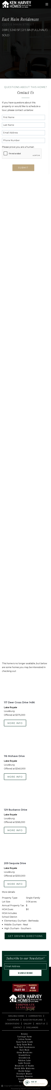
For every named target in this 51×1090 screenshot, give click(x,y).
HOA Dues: (7, 909)
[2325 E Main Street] (25, 192)
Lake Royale (24, 1063)
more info (15, 723)
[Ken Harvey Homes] (16, 4)
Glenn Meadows (24, 1052)
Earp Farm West (24, 1044)
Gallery (28, 1023)
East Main (24, 1050)
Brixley (24, 1034)
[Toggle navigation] (47, 4)
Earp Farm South (24, 1042)
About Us (40, 1023)
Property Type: (10, 898)
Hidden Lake (24, 1060)
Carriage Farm (24, 1036)
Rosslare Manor (24, 1073)
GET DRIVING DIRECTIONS (25, 936)
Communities (35, 1016)
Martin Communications (30, 1089)
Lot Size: (6, 901)
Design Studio (12, 1023)
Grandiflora (24, 1055)
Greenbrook (24, 1057)
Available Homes (16, 1016)
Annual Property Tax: (13, 905)
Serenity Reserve (24, 1076)
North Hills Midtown (25, 1068)
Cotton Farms (24, 1039)
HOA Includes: (9, 913)
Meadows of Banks (24, 1065)
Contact (17, 1027)
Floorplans (13, 1020)
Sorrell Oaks (24, 1079)
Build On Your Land (33, 1020)
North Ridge (24, 1071)
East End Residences (24, 1047)
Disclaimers (32, 1027)
